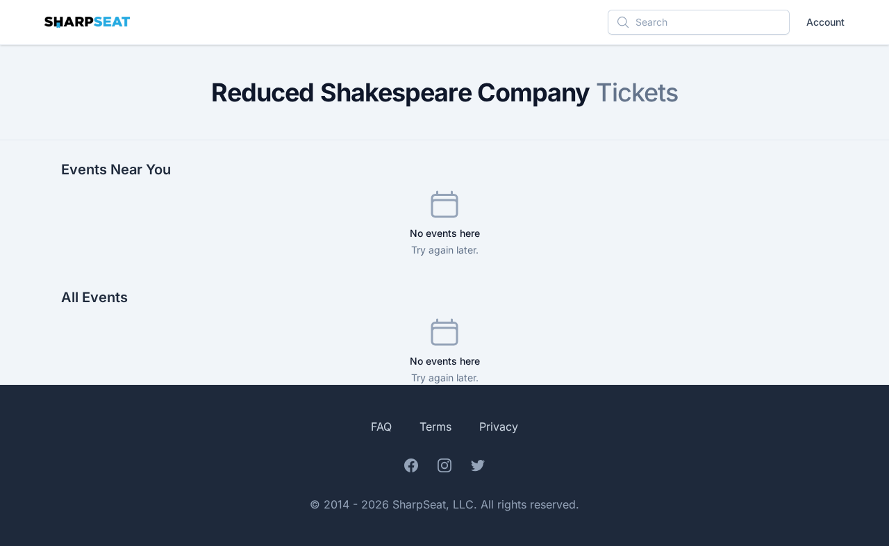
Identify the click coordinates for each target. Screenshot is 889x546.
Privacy (498, 426)
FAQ (381, 426)
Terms (435, 426)
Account (825, 22)
